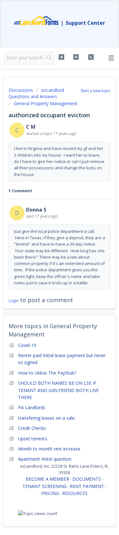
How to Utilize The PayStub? (47, 373)
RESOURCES (75, 493)
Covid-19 (27, 345)
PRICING (50, 493)
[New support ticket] (61, 57)
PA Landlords (31, 407)
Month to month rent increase (49, 449)
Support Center (85, 22)
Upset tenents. (33, 439)
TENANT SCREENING (45, 486)
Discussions (21, 90)
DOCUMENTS (86, 479)
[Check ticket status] (76, 57)
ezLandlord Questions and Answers (36, 93)
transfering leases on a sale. (47, 418)
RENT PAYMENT (87, 486)
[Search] (49, 58)
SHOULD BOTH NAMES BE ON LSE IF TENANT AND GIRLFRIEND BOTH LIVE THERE (58, 390)
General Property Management (45, 103)
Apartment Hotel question (44, 459)
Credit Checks (32, 428)
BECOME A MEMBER (47, 479)
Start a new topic (95, 90)
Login (13, 300)
